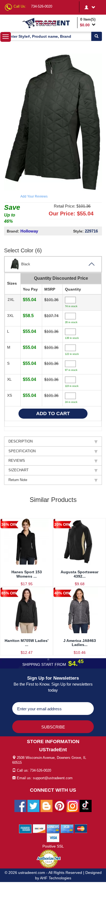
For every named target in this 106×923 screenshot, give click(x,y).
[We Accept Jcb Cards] (67, 828)
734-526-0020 (41, 6)
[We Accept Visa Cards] (53, 837)
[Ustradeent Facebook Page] (20, 805)
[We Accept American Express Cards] (25, 828)
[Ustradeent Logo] (48, 22)
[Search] (96, 36)
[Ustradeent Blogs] (46, 805)
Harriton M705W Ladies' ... (26, 642)
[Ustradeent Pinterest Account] (60, 805)
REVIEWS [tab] (16, 461)
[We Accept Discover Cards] (39, 828)
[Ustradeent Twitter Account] (33, 805)
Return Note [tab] (17, 480)
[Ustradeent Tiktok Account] (86, 805)
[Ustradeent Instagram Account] (73, 805)
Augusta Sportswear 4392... (79, 574)
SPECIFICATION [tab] (22, 451)
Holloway (29, 231)
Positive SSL (53, 846)
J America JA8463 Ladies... (79, 642)
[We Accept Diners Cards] (53, 828)
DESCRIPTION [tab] (20, 441)
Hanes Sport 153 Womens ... (26, 574)
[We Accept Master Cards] (80, 828)
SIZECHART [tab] (18, 470)
